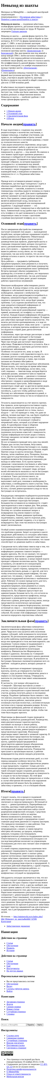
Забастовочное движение (18, 926)
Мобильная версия (15, 1076)
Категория (6, 921)
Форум (10, 1004)
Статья (10, 943)
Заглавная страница (16, 1002)
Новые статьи (13, 1009)
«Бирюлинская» (34, 51)
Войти (10, 991)
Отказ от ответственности (19, 1074)
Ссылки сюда (13, 1035)
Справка (10, 1014)
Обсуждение (12, 945)
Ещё (8, 966)
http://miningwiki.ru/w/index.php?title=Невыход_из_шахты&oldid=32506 (22, 917)
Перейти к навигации (11, 19)
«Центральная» (30, 68)
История (10, 950)
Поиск (5, 1019)
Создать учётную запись (18, 989)
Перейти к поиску (29, 19)
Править (10, 948)
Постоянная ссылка (16, 1045)
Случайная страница (16, 1011)
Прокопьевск (8, 70)
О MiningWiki (13, 1071)
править (29, 124)
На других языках (15, 971)
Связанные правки (15, 1038)
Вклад (9, 986)
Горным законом (19, 31)
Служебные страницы (17, 1040)
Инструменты (13, 968)
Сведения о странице (16, 1048)
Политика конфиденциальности (21, 1069)
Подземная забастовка (30, 17)
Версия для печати (15, 1043)
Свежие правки (14, 1007)
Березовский (7, 53)
